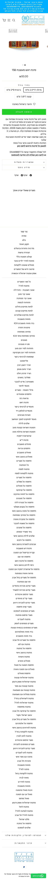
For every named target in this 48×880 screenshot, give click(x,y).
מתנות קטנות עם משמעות (24, 690)
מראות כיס (24, 398)
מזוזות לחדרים (24, 782)
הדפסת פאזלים (24, 673)
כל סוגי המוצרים (24, 281)
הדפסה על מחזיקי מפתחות (24, 515)
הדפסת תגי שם (24, 557)
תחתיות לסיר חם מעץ (24, 348)
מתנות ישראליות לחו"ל (24, 702)
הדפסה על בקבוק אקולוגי (24, 507)
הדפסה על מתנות (24, 648)
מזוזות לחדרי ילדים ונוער (24, 261)
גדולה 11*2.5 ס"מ (33, 90)
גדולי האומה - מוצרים (24, 390)
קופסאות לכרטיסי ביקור (24, 357)
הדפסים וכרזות (24, 448)
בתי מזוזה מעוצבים (24, 636)
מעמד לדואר (24, 386)
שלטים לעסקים (24, 827)
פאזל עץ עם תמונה (24, 794)
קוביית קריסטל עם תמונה (24, 552)
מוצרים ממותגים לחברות (24, 744)
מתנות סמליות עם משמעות (24, 694)
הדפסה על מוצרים (24, 461)
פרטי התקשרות (23, 843)
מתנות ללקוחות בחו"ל (24, 732)
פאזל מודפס (24, 798)
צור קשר (24, 231)
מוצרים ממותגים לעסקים (24, 611)
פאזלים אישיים (24, 661)
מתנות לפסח (24, 469)
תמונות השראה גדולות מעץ (24, 432)
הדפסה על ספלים (24, 482)
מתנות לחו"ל (24, 286)
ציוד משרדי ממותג (24, 532)
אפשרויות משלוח (24, 162)
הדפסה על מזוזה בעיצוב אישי (24, 511)
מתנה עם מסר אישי (24, 757)
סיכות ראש (24, 402)
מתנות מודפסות (24, 707)
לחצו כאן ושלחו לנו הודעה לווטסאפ (27, 155)
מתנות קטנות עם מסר (24, 686)
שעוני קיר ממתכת (24, 298)
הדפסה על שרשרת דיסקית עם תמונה (24, 569)
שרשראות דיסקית (24, 436)
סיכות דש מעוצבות (24, 548)
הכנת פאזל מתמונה (24, 790)
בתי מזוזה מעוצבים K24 (24, 323)
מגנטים (24, 340)
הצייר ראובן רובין (24, 365)
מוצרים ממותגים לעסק (24, 623)
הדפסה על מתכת (24, 823)
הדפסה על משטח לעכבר (24, 523)
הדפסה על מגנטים (24, 498)
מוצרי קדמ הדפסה (24, 607)
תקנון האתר (24, 244)
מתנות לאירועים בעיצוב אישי (24, 727)
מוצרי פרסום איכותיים (24, 594)
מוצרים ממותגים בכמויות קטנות (24, 627)
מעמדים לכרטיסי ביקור (24, 406)
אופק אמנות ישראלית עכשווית (24, 273)
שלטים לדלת (24, 423)
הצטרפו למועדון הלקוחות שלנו (23, 835)
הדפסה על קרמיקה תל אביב (24, 711)
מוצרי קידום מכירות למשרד (24, 590)
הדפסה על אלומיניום (24, 723)
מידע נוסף (24, 167)
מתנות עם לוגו (24, 644)
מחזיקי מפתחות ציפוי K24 (24, 336)
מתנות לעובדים (24, 619)
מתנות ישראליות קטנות (24, 677)
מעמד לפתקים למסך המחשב (24, 419)
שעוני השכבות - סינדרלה (24, 290)
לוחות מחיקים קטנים (24, 311)
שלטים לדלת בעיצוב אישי (24, 536)
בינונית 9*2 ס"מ (14, 90)
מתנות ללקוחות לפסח (24, 473)
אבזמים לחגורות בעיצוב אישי (24, 544)
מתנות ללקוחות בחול (24, 773)
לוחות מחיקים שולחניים (24, 315)
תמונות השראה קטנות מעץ (24, 427)
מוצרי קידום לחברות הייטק (24, 602)
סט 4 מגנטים (24, 344)
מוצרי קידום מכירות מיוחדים (24, 586)
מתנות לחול (24, 807)
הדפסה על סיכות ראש (24, 561)
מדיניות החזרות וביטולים (24, 248)
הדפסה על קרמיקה (24, 490)
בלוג (24, 240)
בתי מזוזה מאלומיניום (24, 632)
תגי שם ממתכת (24, 582)
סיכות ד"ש (24, 440)
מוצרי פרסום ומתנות (24, 615)
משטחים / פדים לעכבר (24, 382)
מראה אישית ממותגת (24, 573)
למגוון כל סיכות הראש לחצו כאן (31, 146)
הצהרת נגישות (24, 252)
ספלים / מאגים (24, 377)
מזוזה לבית (24, 778)
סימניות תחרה (24, 327)
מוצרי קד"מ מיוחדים (24, 598)
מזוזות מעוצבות (24, 319)
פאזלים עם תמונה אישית (24, 669)
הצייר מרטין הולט (24, 373)
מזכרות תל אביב (24, 761)
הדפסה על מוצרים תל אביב (24, 640)
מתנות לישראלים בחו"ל (24, 698)
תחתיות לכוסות (24, 302)
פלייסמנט (24, 361)
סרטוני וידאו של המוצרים (24, 269)
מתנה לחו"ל (24, 769)
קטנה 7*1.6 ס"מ (24, 96)
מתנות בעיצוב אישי (24, 652)
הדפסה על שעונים (24, 527)
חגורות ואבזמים (24, 415)
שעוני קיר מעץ (24, 294)
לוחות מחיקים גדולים (24, 306)
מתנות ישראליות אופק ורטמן (24, 682)
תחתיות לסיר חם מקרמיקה (24, 352)
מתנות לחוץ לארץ (24, 736)
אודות (24, 236)
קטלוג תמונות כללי (24, 257)
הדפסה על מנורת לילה (24, 502)
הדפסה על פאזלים (24, 486)
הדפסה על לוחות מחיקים (24, 494)
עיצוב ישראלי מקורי (24, 715)
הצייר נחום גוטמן (24, 369)
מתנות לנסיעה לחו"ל (24, 811)
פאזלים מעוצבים (24, 452)
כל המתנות (24, 465)
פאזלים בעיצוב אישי (24, 457)
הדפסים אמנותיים (24, 394)
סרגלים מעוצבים (24, 444)
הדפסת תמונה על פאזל (24, 665)
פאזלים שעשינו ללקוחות (24, 265)
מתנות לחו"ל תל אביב (24, 815)
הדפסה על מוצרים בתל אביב (24, 577)
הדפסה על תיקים (24, 540)
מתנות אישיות (24, 657)
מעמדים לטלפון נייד (24, 411)
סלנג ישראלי (24, 819)
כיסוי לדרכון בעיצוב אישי (24, 565)
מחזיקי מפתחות (24, 332)
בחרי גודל (24, 85)
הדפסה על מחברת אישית (24, 519)
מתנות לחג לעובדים (24, 752)
